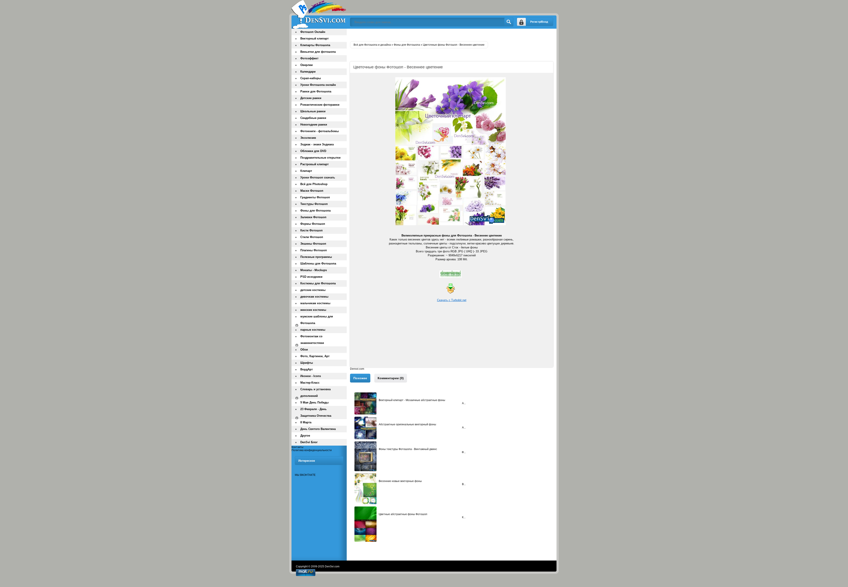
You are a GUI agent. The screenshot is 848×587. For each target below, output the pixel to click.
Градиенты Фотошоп (315, 197)
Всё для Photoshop (313, 184)
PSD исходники (311, 276)
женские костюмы (313, 309)
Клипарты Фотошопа (315, 45)
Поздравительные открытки (320, 157)
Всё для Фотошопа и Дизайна (319, 14)
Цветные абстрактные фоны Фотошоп (403, 514)
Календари (308, 71)
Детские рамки (310, 98)
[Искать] (508, 22)
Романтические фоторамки (319, 104)
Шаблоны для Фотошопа (318, 263)
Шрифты (306, 362)
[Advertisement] (451, 336)
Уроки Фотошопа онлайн (318, 84)
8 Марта (305, 422)
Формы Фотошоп (312, 223)
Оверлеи (306, 65)
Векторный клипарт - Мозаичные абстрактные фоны (412, 400)
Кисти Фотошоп (311, 230)
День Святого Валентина (318, 429)
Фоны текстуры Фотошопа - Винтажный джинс (408, 449)
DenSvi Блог (309, 442)
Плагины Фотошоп (313, 250)
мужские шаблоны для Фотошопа (316, 320)
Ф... (464, 452)
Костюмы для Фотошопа (318, 283)
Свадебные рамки (313, 118)
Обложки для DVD (313, 151)
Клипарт (306, 171)
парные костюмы (312, 329)
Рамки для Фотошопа (315, 91)
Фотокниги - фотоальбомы (319, 131)
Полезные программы (316, 257)
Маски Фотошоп (311, 190)
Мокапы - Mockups (313, 270)
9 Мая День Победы (314, 402)
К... (464, 517)
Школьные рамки (313, 111)
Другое (305, 435)
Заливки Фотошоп (313, 217)
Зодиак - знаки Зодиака (317, 144)
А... (464, 403)
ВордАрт (306, 369)
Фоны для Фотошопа (315, 210)
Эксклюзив (308, 137)
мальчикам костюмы (315, 303)
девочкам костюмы (314, 296)
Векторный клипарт (314, 38)
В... (464, 484)
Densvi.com (357, 368)
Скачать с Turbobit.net (451, 300)
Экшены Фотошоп (313, 243)
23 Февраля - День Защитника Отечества (315, 412)
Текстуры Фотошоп (314, 204)
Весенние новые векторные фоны (400, 481)
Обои (304, 349)
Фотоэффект (309, 58)
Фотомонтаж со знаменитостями (312, 340)
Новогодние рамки (313, 124)
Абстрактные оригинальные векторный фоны (407, 424)
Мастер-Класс (310, 382)
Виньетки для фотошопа (318, 51)
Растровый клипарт (314, 164)
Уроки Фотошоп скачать (317, 177)
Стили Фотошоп (311, 237)
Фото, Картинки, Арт (314, 356)
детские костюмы (313, 290)
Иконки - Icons (310, 376)
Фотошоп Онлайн (312, 32)
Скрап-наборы (310, 78)
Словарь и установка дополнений (315, 393)
